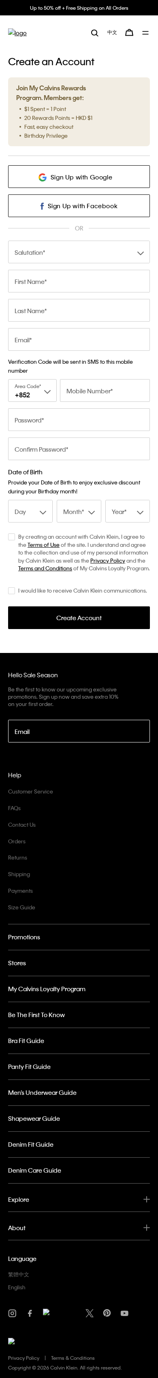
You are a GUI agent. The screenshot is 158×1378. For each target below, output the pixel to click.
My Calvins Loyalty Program (46, 989)
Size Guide (21, 907)
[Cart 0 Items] (129, 32)
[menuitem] (112, 32)
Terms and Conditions (45, 568)
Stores (17, 963)
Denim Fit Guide (30, 1144)
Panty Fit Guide (29, 1066)
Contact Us (22, 824)
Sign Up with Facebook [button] (83, 206)
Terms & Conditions (73, 1358)
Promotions (24, 937)
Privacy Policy (107, 560)
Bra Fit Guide (26, 1041)
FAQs (14, 807)
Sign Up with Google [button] (81, 177)
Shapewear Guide (34, 1118)
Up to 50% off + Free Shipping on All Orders (79, 7)
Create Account (79, 618)
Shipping (19, 873)
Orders (17, 841)
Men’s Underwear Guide (42, 1092)
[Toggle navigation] (146, 32)
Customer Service (30, 791)
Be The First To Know (36, 1015)
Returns (17, 857)
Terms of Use (44, 544)
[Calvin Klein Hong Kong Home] (17, 33)
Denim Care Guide (34, 1170)
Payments (20, 890)
